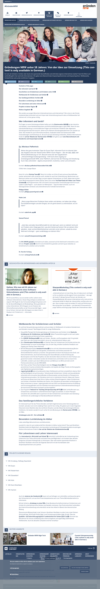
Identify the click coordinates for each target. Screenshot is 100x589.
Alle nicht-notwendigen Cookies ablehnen (80, 567)
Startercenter (60, 124)
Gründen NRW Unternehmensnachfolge (15, 24)
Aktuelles (8, 554)
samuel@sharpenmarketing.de (34, 236)
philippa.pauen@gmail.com (33, 192)
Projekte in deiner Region (27, 107)
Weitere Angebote (25, 110)
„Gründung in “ (36, 503)
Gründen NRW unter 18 (10, 20)
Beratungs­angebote (68, 558)
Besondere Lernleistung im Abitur (30, 101)
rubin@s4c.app (29, 212)
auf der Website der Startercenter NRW (37, 137)
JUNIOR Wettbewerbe (30, 338)
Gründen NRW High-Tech (71, 20)
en (9, 1)
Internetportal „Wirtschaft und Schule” (34, 436)
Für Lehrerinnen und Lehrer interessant (31, 104)
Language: (7, 1)
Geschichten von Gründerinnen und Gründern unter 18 (36, 92)
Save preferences (64, 567)
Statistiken (14, 574)
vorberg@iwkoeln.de (31, 255)
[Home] (89, 7)
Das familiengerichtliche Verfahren (30, 98)
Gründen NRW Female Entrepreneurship (29, 20)
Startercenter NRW (69, 410)
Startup (33, 174)
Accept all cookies (84, 571)
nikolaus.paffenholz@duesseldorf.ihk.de (37, 165)
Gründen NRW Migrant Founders (36, 24)
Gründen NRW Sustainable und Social (52, 20)
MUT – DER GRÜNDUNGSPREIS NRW (45, 559)
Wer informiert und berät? (27, 89)
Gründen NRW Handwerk (86, 20)
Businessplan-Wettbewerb (32, 342)
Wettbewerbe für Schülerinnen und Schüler (33, 95)
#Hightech (29, 558)
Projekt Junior (29, 244)
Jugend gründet (26, 371)
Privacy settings (50, 558)
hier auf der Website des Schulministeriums (53, 429)
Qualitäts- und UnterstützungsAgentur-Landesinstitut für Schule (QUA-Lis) (43, 516)
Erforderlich (15, 568)
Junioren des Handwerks (32, 496)
